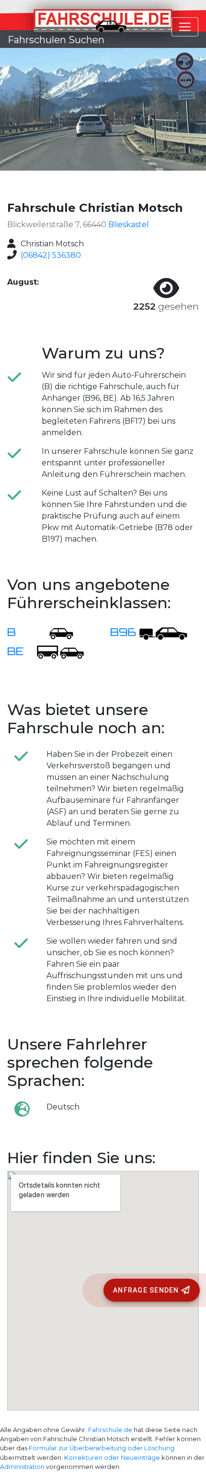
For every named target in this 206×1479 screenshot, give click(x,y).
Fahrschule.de (110, 1429)
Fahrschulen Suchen (56, 40)
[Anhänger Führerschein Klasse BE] (60, 652)
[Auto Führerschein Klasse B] (55, 632)
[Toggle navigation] (185, 26)
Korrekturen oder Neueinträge (112, 1457)
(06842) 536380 (51, 255)
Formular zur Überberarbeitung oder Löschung (101, 1448)
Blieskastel (128, 224)
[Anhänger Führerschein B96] (163, 632)
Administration (22, 1466)
